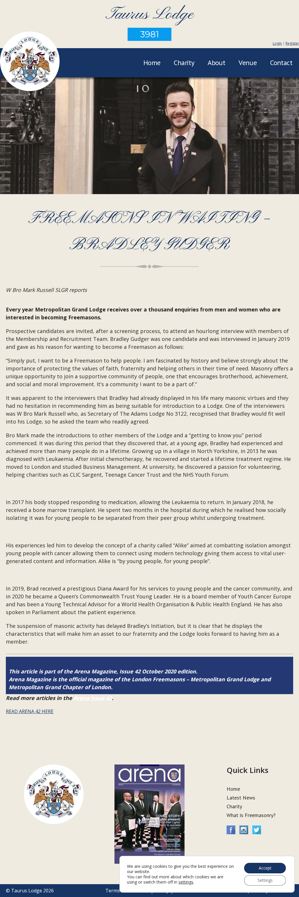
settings (185, 882)
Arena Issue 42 (93, 697)
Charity (184, 62)
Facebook (231, 829)
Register (292, 43)
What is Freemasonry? (251, 815)
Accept (265, 868)
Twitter (256, 829)
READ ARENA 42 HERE (29, 711)
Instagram (243, 829)
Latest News (241, 797)
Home (152, 62)
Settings (265, 880)
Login (277, 43)
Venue (248, 62)
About (216, 62)
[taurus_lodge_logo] (30, 62)
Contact (281, 62)
